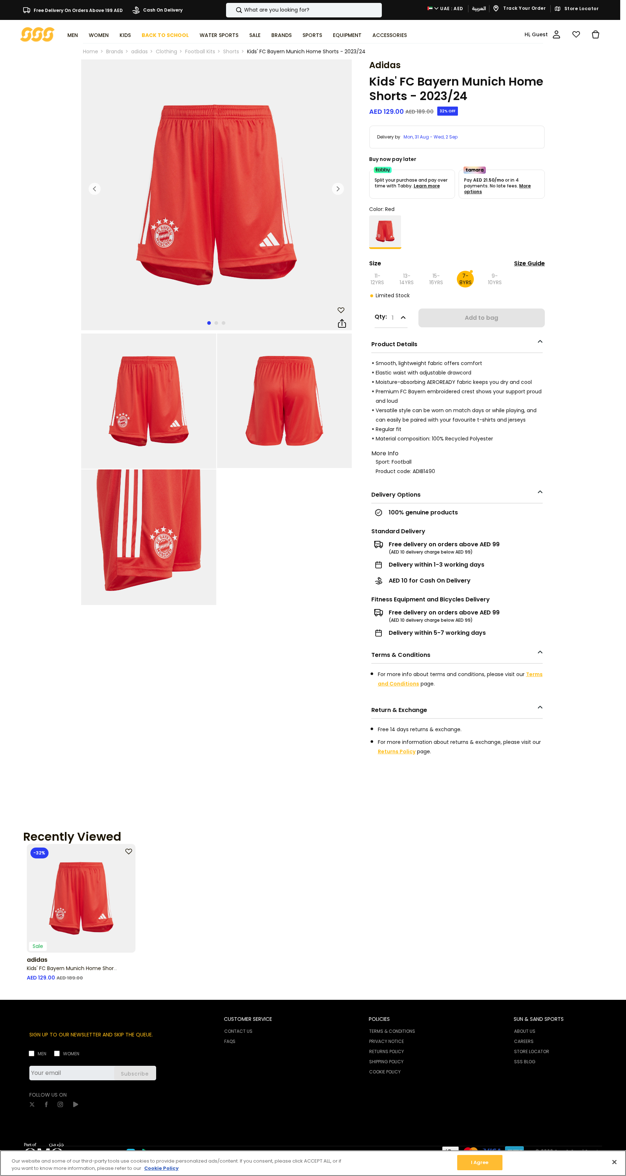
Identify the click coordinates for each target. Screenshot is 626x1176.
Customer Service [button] (248, 1019)
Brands (114, 51)
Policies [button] (379, 1019)
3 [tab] (223, 323)
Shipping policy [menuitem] (386, 1062)
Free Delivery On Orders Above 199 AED (78, 10)
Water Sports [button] (219, 35)
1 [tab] (209, 323)
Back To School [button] (165, 35)
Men (42, 1054)
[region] (313, 1163)
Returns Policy (397, 751)
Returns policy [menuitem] (386, 1051)
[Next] (338, 188)
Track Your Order (524, 8)
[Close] (614, 1162)
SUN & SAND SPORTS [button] (539, 1019)
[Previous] (94, 188)
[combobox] (304, 10)
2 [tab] (216, 323)
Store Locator (580, 9)
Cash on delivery (162, 10)
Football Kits (200, 51)
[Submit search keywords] (233, 10)
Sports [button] (312, 35)
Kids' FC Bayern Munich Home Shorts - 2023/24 (306, 51)
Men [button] (72, 35)
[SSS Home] (37, 34)
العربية (479, 8)
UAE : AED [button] (451, 8)
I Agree (480, 1162)
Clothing (166, 51)
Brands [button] (281, 35)
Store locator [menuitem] (531, 1051)
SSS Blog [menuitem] (524, 1062)
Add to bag (481, 318)
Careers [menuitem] (524, 1041)
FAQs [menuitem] (229, 1041)
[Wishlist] (576, 34)
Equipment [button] (347, 35)
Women (71, 1054)
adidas (139, 51)
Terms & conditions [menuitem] (392, 1031)
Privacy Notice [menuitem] (386, 1041)
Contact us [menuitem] (238, 1031)
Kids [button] (125, 35)
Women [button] (99, 35)
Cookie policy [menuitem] (385, 1072)
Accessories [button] (389, 35)
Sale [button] (254, 35)
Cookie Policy (161, 1168)
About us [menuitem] (524, 1031)
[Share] (342, 324)
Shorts (231, 51)
